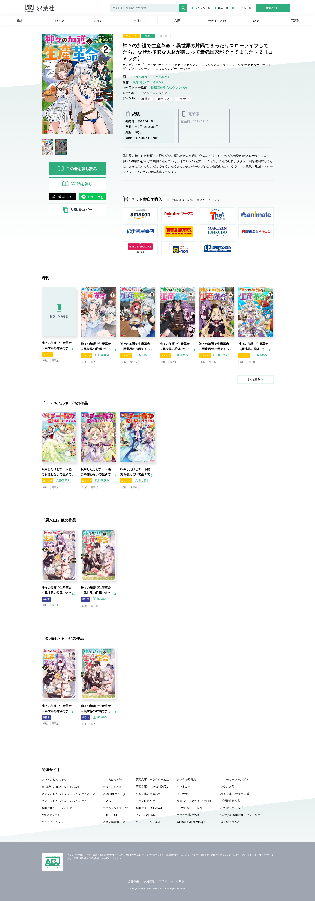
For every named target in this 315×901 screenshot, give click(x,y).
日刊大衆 (182, 794)
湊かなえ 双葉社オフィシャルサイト (243, 815)
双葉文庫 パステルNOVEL (152, 786)
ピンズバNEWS (145, 815)
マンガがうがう (112, 779)
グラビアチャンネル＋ (150, 822)
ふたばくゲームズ (231, 807)
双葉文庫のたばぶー (148, 793)
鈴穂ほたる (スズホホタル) (169, 87)
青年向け (164, 99)
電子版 (163, 36)
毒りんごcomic (112, 786)
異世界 (145, 99)
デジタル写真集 (186, 779)
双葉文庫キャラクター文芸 (152, 779)
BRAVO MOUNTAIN (189, 808)
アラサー (183, 99)
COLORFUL (110, 815)
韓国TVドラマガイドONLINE (195, 801)
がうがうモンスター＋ (55, 822)
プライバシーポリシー (173, 881)
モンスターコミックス (153, 93)
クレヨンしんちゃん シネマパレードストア (68, 793)
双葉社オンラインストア (57, 807)
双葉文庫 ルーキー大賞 (234, 793)
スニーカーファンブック (235, 779)
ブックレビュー (145, 800)
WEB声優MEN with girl (191, 822)
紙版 (147, 36)
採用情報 (149, 881)
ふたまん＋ (183, 786)
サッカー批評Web (188, 814)
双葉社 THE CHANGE (149, 807)
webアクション (51, 815)
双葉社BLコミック (114, 794)
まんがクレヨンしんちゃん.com (61, 786)
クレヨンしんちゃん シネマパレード (64, 800)
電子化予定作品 (230, 822)
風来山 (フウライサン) (148, 82)
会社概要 (133, 881)
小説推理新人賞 (230, 800)
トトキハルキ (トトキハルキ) (149, 76)
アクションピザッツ (115, 808)
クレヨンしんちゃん (54, 779)
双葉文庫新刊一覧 (114, 822)
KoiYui (107, 801)
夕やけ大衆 (227, 786)
